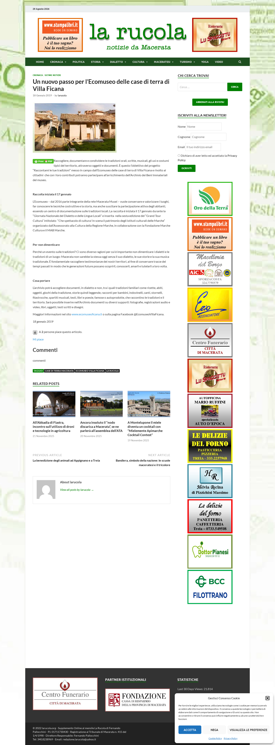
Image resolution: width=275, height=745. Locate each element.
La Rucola (112, 370)
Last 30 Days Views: (191, 689)
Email (181, 147)
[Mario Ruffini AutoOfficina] (210, 427)
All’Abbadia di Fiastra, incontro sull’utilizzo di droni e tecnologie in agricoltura (53, 426)
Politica (79, 61)
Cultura (138, 61)
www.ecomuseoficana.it (87, 314)
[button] (267, 698)
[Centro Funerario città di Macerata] (210, 356)
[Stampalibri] (60, 50)
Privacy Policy (230, 738)
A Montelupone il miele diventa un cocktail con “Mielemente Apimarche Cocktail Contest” (145, 428)
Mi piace (38, 339)
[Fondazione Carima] (137, 710)
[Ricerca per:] (210, 87)
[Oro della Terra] (210, 215)
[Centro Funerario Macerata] (65, 709)
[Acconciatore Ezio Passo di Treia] (210, 320)
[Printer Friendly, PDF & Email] (43, 160)
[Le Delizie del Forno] (210, 462)
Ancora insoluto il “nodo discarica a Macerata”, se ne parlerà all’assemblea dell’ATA (101, 426)
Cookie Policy (215, 738)
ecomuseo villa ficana (90, 370)
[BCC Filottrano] (210, 603)
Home (40, 61)
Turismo (186, 61)
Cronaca (56, 61)
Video (219, 61)
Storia (95, 61)
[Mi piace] (35, 332)
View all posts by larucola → (77, 489)
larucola (62, 95)
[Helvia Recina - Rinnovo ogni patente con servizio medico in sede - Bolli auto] (210, 497)
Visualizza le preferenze (248, 730)
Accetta (190, 730)
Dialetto (116, 61)
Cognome (184, 137)
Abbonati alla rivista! (210, 102)
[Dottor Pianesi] (210, 567)
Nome (182, 126)
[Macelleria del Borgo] (210, 285)
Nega (214, 730)
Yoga (205, 61)
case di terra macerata (59, 370)
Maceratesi (162, 61)
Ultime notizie (53, 75)
